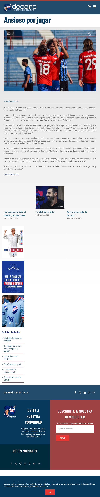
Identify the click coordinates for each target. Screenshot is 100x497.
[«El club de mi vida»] (50, 197)
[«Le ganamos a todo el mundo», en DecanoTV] (18, 197)
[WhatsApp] (89, 392)
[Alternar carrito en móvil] (89, 6)
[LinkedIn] (84, 392)
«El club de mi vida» (45, 211)
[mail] (39, 464)
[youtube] (34, 464)
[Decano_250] (13, 296)
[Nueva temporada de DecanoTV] (81, 197)
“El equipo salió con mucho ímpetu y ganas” (12, 348)
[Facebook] (75, 392)
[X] (80, 392)
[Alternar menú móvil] (94, 6)
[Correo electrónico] (93, 392)
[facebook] (11, 464)
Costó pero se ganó (12, 364)
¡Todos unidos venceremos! (10, 370)
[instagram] (20, 464)
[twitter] (16, 464)
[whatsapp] (25, 464)
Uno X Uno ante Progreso (10, 357)
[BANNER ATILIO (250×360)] (13, 227)
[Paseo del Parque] (13, 261)
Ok (50, 492)
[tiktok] (30, 464)
